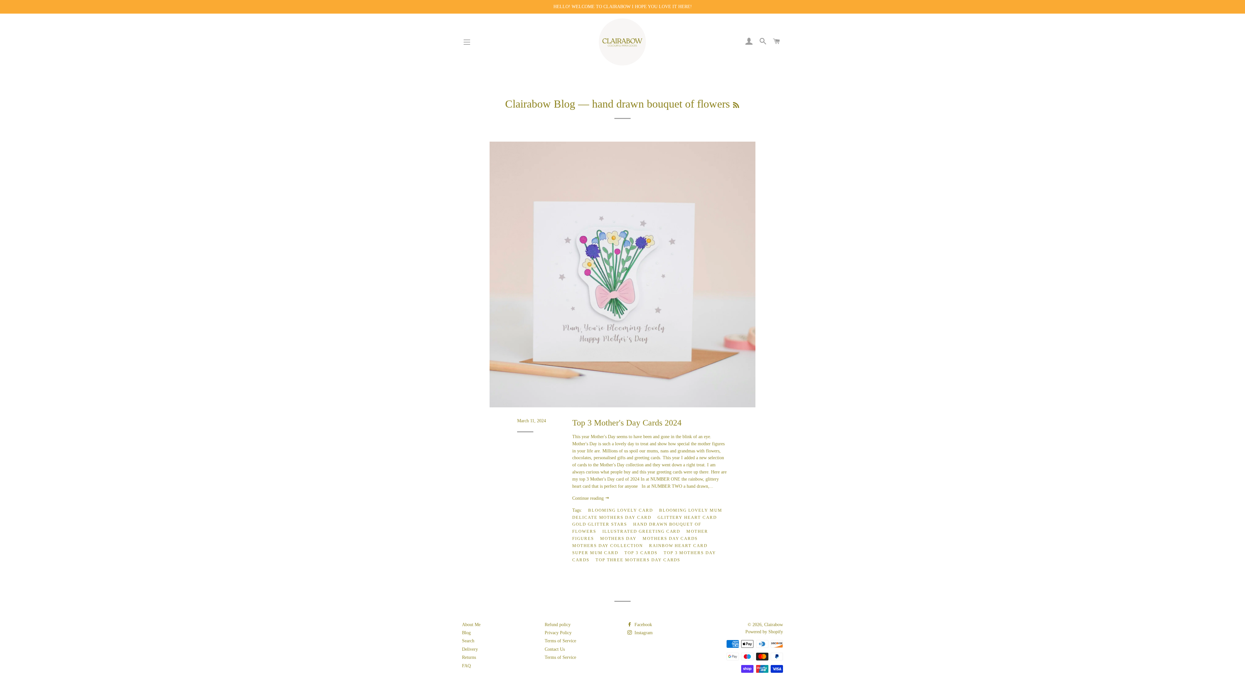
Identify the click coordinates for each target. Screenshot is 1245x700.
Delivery (470, 649)
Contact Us (555, 649)
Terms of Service (560, 640)
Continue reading (588, 498)
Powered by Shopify (764, 631)
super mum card (595, 552)
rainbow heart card (678, 545)
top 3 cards (640, 552)
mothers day (618, 538)
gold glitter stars (599, 524)
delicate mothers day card (611, 517)
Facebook (642, 624)
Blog (466, 632)
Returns (469, 657)
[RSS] (736, 105)
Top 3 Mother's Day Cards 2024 (627, 422)
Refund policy (558, 624)
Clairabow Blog (540, 104)
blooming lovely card (620, 510)
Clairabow (773, 624)
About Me (471, 624)
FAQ (466, 665)
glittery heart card (687, 517)
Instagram (643, 632)
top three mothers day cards (638, 559)
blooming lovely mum (690, 510)
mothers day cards (670, 538)
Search (468, 640)
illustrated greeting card (641, 531)
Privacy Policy (558, 632)
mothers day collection (607, 545)
